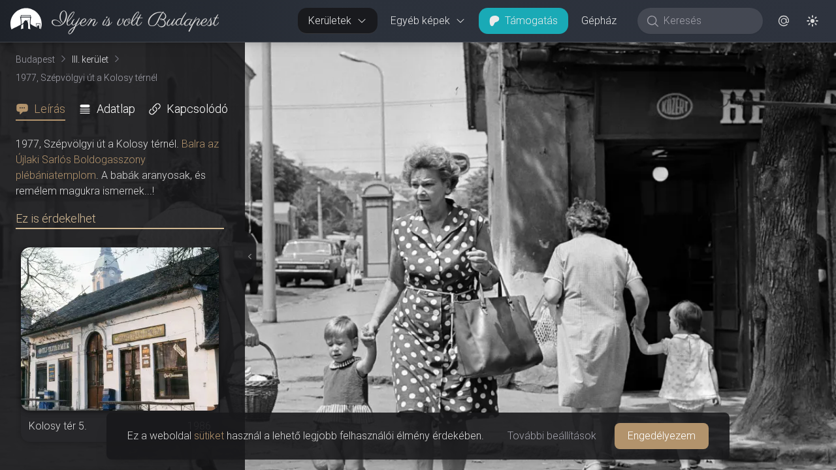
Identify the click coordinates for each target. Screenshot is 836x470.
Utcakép (675, 53)
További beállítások (551, 436)
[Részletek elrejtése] (247, 256)
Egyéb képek (420, 20)
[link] (109, 21)
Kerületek (329, 20)
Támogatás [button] (531, 20)
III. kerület (90, 59)
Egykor (596, 53)
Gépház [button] (599, 20)
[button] (784, 21)
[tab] (44, 109)
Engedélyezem (662, 436)
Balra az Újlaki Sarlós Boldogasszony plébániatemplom (117, 159)
